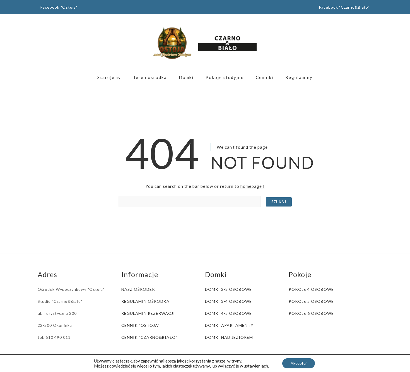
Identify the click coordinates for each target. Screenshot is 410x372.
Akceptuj (299, 363)
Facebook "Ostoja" (58, 7)
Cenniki (264, 77)
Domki (186, 77)
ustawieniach (256, 365)
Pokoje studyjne (225, 77)
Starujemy (109, 77)
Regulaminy (299, 77)
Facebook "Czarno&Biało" (344, 7)
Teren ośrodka (150, 77)
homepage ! (252, 186)
